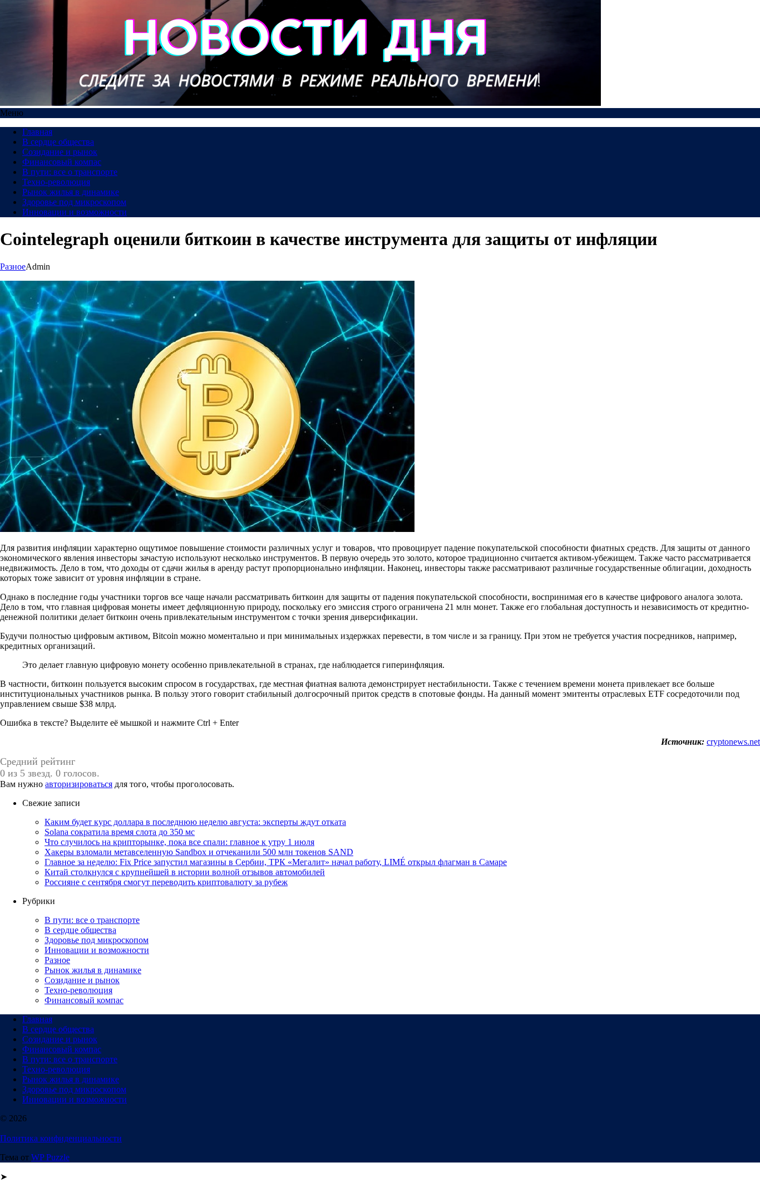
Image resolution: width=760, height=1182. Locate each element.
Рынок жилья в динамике (70, 192)
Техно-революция (56, 182)
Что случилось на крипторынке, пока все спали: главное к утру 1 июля (179, 842)
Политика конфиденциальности (61, 1138)
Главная (37, 131)
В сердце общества (58, 141)
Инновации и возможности (74, 212)
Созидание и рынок (59, 152)
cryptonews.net (733, 741)
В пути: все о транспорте (69, 172)
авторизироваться (78, 784)
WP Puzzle (50, 1157)
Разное (13, 266)
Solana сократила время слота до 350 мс (120, 832)
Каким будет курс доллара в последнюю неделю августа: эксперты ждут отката (195, 822)
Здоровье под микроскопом (74, 202)
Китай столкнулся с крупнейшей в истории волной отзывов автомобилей (185, 872)
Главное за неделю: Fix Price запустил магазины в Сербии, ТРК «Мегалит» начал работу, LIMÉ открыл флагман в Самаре (276, 862)
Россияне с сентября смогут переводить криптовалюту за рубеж (166, 882)
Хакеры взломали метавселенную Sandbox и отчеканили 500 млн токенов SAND (199, 852)
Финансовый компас (61, 162)
